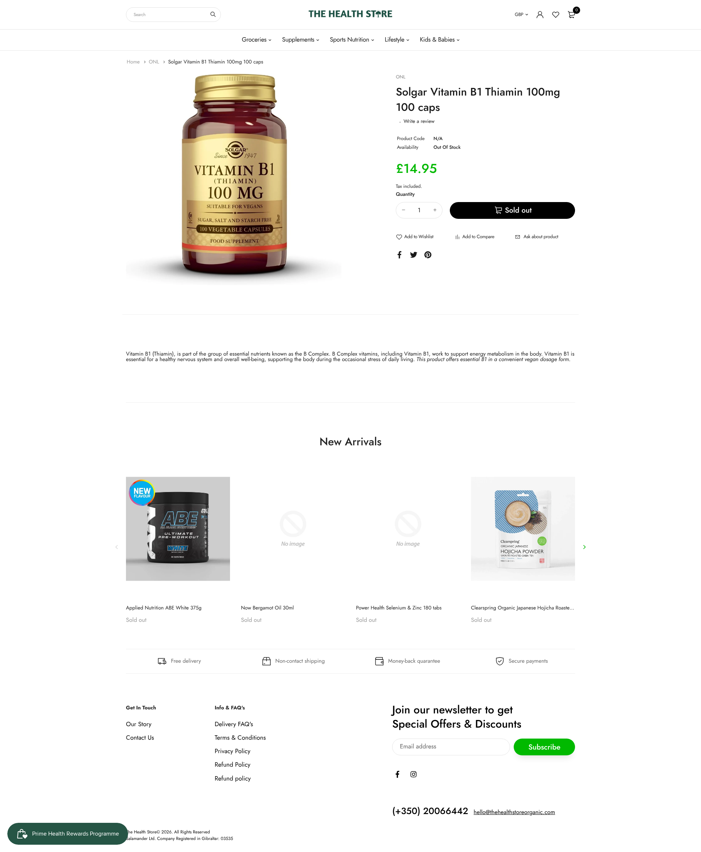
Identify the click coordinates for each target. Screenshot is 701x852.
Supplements (298, 39)
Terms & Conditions (240, 737)
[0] (571, 14)
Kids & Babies (437, 39)
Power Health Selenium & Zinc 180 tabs (399, 608)
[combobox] (173, 14)
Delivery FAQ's (234, 724)
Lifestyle (395, 39)
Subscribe (544, 746)
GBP (519, 14)
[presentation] (116, 546)
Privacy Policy (232, 751)
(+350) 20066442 (430, 810)
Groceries (254, 39)
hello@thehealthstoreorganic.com (514, 812)
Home (134, 62)
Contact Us (140, 737)
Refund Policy (232, 764)
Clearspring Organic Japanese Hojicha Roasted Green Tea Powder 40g (547, 608)
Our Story (139, 724)
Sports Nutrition (349, 39)
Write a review (418, 121)
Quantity (405, 194)
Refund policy (233, 778)
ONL (154, 62)
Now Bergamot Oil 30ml (267, 608)
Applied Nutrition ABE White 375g (164, 608)
